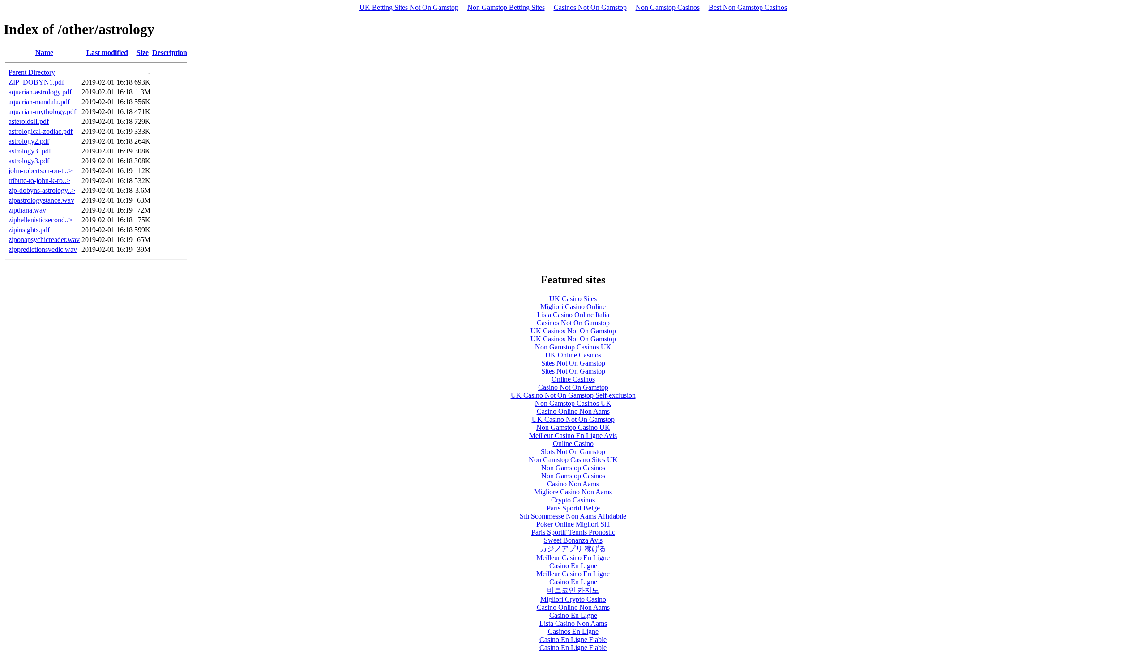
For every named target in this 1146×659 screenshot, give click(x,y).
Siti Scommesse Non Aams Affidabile (573, 516)
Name (44, 52)
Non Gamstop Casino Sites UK (573, 459)
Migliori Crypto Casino (573, 599)
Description (169, 52)
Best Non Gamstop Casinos (748, 7)
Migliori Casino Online (573, 306)
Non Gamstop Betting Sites (506, 7)
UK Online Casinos (573, 355)
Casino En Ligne (573, 566)
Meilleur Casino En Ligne (573, 557)
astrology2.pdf (29, 141)
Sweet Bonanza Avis (573, 540)
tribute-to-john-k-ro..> (39, 180)
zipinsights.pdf (29, 230)
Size (143, 52)
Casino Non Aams (573, 484)
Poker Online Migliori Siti (573, 524)
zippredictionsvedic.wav (43, 249)
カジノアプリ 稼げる (573, 549)
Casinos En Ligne (573, 631)
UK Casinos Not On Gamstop (573, 331)
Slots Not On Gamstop (573, 451)
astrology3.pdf (29, 161)
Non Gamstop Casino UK (573, 427)
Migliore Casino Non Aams (573, 492)
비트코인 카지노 (573, 590)
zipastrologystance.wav (41, 200)
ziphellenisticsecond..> (41, 220)
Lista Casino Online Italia (573, 315)
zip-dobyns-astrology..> (42, 190)
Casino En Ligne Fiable (573, 639)
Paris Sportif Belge (573, 508)
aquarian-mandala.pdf (39, 102)
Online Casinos (573, 379)
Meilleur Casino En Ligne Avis (573, 435)
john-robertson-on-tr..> (41, 170)
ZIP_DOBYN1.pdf (36, 82)
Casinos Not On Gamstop (590, 7)
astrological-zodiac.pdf (41, 131)
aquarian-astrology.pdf (40, 92)
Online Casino (573, 443)
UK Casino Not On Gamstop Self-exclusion (573, 395)
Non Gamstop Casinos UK (573, 347)
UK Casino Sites (573, 298)
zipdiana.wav (27, 210)
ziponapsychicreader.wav (44, 239)
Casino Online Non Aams (573, 411)
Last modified (107, 52)
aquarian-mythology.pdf (42, 111)
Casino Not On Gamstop (573, 387)
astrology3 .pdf (30, 151)
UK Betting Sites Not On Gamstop (408, 7)
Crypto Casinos (573, 500)
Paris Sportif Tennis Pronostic (573, 532)
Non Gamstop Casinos (668, 7)
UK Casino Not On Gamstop (573, 419)
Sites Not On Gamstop (573, 363)
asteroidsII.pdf (29, 121)
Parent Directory (32, 72)
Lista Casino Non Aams (573, 623)
